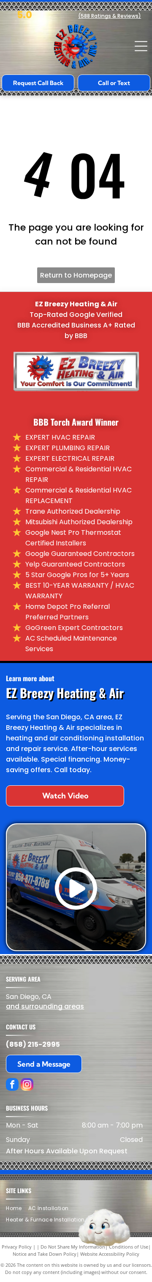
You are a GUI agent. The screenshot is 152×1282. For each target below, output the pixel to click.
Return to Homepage (76, 275)
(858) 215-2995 (33, 1044)
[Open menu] (141, 46)
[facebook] (12, 1085)
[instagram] (27, 1085)
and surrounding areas (45, 1006)
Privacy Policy (17, 1246)
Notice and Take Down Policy (44, 1254)
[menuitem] (17, 1208)
